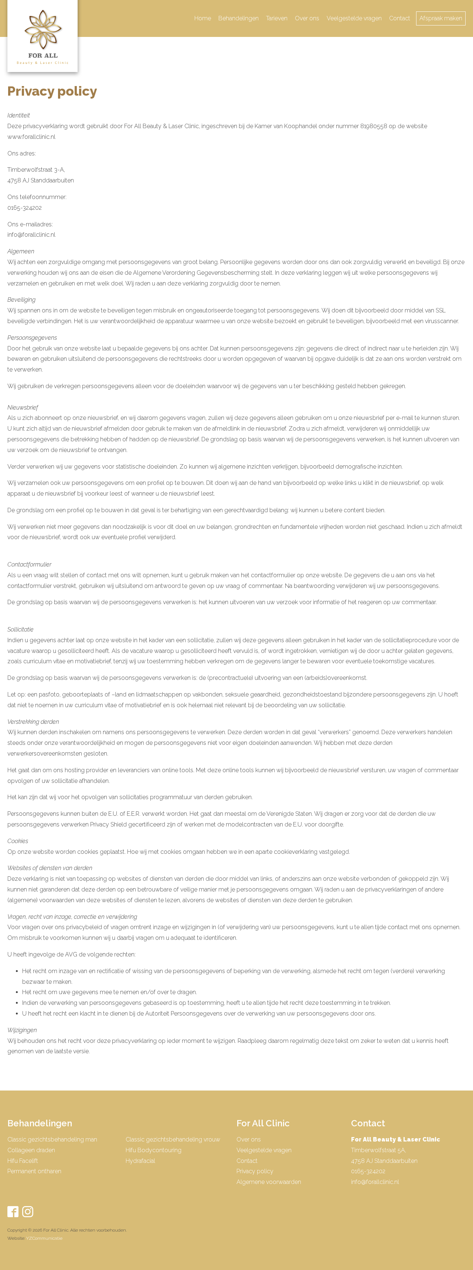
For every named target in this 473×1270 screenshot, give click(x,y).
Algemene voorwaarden (268, 1181)
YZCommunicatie (44, 1238)
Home (202, 18)
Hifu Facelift (22, 1160)
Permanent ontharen (34, 1171)
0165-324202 (368, 1171)
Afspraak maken (440, 18)
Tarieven (276, 18)
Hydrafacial (140, 1160)
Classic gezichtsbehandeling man (52, 1139)
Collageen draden (31, 1150)
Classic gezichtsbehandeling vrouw (173, 1139)
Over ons (307, 18)
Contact (399, 18)
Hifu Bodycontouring (153, 1150)
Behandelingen (238, 18)
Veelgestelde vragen (354, 18)
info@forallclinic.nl (375, 1181)
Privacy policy (254, 1171)
